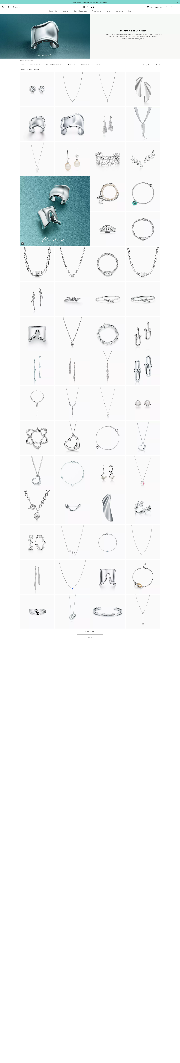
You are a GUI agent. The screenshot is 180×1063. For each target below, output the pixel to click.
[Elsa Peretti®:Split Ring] (107, 577)
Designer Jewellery (28, 60)
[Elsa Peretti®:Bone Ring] (37, 124)
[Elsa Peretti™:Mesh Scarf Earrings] (107, 124)
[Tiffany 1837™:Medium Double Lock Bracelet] (107, 264)
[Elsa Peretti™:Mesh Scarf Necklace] (143, 124)
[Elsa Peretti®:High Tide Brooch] (107, 507)
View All (36, 69)
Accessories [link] (119, 11)
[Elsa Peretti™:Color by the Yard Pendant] (72, 577)
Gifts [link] (129, 11)
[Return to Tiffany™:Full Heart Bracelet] (143, 193)
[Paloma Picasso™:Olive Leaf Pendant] (107, 403)
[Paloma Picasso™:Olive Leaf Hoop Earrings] (37, 542)
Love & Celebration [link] (80, 11)
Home (21, 60)
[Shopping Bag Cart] (177, 7)
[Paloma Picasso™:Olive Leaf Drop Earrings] (72, 159)
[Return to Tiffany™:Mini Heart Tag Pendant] (37, 159)
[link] (8, 7)
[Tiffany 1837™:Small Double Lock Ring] (107, 229)
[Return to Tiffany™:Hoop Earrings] (107, 473)
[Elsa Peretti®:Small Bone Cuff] (72, 124)
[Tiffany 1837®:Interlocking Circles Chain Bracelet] (143, 577)
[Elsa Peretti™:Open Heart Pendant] (37, 473)
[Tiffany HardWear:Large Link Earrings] (143, 334)
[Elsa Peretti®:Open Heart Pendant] (72, 438)
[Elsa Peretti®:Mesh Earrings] (37, 577)
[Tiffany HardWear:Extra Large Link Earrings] (143, 368)
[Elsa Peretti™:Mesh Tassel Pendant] (107, 368)
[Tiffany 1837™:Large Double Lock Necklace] (37, 264)
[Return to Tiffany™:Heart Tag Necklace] (37, 507)
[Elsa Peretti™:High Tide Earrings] (143, 89)
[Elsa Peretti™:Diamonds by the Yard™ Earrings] (37, 89)
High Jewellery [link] (53, 11)
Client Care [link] (18, 7)
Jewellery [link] (66, 11)
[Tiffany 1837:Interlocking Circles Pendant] (72, 612)
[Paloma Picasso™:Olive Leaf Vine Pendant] (72, 542)
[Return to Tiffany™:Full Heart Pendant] (72, 334)
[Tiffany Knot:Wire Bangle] (107, 299)
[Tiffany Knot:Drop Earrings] (37, 299)
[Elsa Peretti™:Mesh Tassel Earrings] (72, 368)
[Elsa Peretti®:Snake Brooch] (72, 507)
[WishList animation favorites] (171, 7)
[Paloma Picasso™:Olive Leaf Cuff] (107, 159)
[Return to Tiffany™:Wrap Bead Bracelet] (107, 193)
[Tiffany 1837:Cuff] (107, 612)
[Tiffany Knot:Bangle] (143, 299)
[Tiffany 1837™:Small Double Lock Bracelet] (143, 229)
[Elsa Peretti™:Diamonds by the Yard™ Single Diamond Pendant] (72, 89)
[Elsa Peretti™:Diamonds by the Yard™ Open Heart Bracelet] (72, 473)
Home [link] (108, 11)
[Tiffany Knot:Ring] (72, 299)
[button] (3, 7)
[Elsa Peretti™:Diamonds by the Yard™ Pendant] (107, 89)
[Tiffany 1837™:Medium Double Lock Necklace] (143, 264)
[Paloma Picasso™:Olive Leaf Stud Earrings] (143, 403)
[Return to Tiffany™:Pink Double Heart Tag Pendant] (143, 473)
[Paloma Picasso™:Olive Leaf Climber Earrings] (143, 159)
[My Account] (166, 7)
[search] (3, 7)
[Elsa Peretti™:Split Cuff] (37, 334)
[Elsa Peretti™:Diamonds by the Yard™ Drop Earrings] (37, 368)
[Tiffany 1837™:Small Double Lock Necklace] (72, 264)
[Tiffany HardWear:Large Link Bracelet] (107, 334)
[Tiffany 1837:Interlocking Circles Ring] (37, 612)
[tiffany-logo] (90, 7)
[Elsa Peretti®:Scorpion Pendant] (72, 403)
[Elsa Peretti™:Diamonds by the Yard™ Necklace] (143, 542)
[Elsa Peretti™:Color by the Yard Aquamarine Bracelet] (107, 542)
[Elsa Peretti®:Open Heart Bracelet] (37, 438)
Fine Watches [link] (96, 11)
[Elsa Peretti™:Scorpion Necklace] (37, 403)
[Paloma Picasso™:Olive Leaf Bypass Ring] (143, 507)
